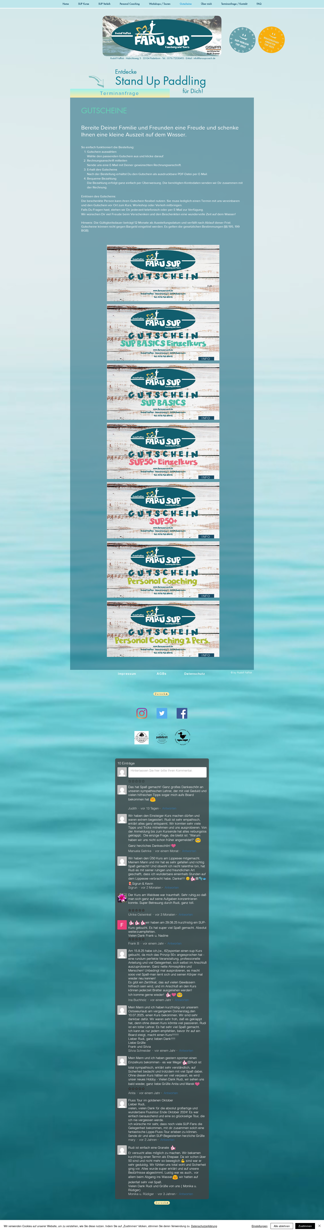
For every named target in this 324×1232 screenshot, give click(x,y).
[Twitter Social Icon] (162, 713)
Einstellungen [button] (260, 1226)
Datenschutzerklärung (204, 1226)
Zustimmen (305, 1226)
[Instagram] (141, 713)
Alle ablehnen (282, 1226)
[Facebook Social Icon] (182, 713)
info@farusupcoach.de (204, 58)
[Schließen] (319, 1226)
